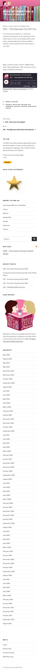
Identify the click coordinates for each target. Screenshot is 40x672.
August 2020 (7, 479)
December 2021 (8, 419)
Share (34, 86)
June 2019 (6, 535)
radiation (32, 106)
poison (17, 106)
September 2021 (8, 431)
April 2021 (6, 447)
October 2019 (7, 519)
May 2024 (6, 363)
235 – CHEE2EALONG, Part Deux (14, 287)
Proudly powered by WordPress (12, 667)
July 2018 (6, 579)
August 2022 (7, 387)
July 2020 (6, 483)
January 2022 (7, 415)
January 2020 (7, 507)
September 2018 (9, 571)
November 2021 (8, 423)
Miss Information (22, 26)
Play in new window (20, 89)
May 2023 (6, 367)
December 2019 (8, 511)
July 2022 (6, 391)
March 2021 (7, 451)
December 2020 (8, 463)
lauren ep (9, 106)
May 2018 (6, 587)
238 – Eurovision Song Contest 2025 (15, 269)
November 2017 (8, 611)
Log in (5, 645)
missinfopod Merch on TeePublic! (14, 205)
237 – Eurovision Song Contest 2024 (15, 279)
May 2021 (6, 443)
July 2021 (6, 435)
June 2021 (6, 439)
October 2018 (7, 567)
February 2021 (8, 455)
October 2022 (7, 379)
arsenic (9, 104)
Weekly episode (12, 101)
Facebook (6, 225)
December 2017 (8, 607)
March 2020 (7, 499)
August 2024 (7, 359)
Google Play (7, 217)
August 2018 (7, 575)
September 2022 (9, 383)
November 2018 (8, 563)
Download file (7, 89)
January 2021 (7, 459)
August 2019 (7, 527)
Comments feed (8, 653)
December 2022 (8, 371)
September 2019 (9, 523)
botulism (17, 104)
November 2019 (8, 515)
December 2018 (8, 559)
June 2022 (6, 395)
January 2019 (7, 555)
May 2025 (6, 355)
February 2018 (8, 599)
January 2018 (7, 603)
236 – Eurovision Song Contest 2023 (15, 283)
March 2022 (7, 407)
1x (15, 83)
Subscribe (27, 86)
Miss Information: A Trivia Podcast (18, 13)
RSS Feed (7, 246)
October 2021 (7, 427)
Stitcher (6, 213)
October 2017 (7, 615)
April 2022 (6, 403)
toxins (8, 108)
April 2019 (6, 543)
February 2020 (8, 503)
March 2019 (7, 547)
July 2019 (6, 531)
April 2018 (6, 591)
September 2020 (9, 475)
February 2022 (8, 411)
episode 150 (26, 104)
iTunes (5, 209)
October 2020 (8, 471)
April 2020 (6, 495)
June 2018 (6, 583)
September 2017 (8, 619)
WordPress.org (8, 657)
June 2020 (6, 487)
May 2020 (6, 491)
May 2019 (6, 539)
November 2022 (8, 375)
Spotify (5, 221)
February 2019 (8, 551)
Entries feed (7, 649)
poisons (24, 106)
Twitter (5, 229)
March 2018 (7, 595)
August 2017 (7, 623)
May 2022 (6, 399)
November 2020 (8, 467)
